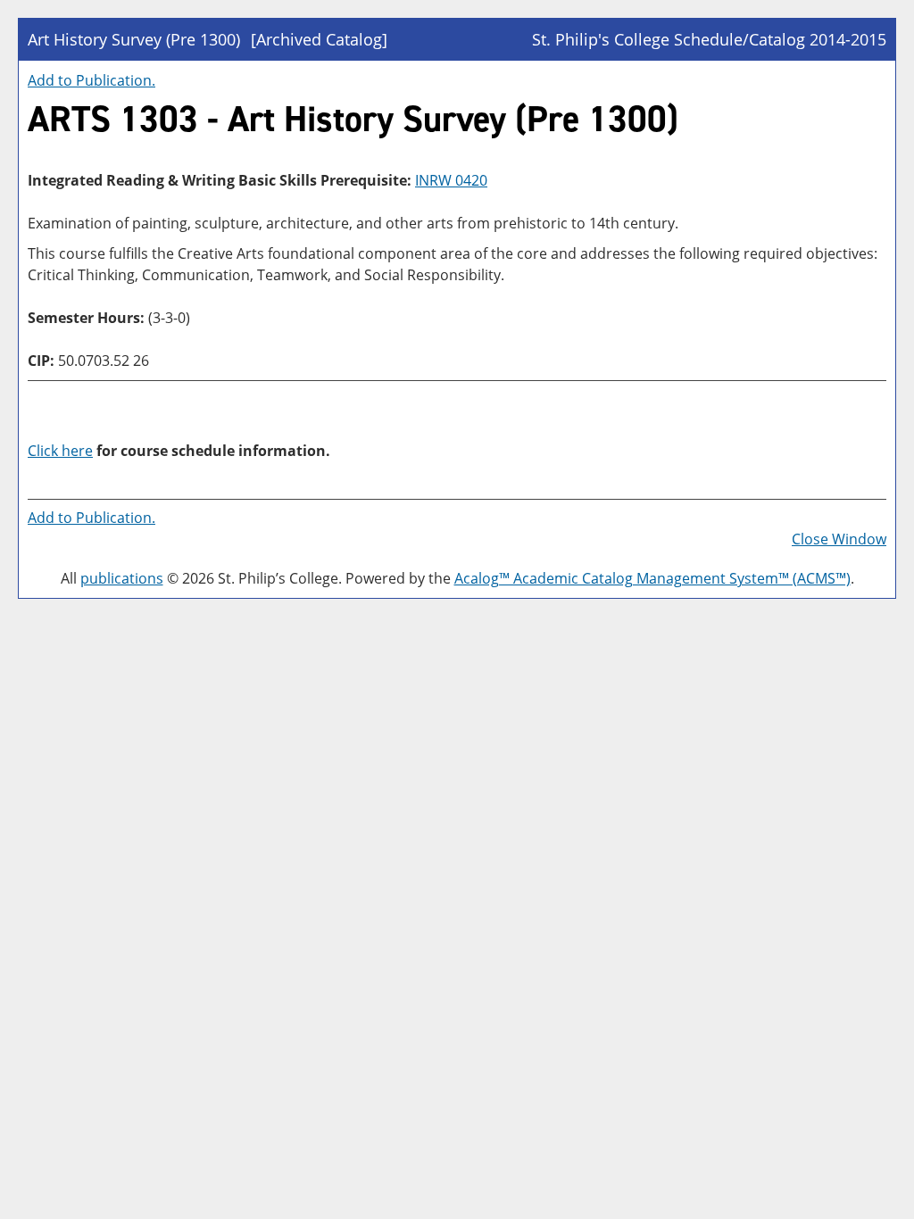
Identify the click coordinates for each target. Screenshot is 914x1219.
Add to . (91, 80)
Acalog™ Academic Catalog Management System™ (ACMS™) (652, 578)
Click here (60, 450)
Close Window (839, 539)
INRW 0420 (451, 180)
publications (121, 578)
